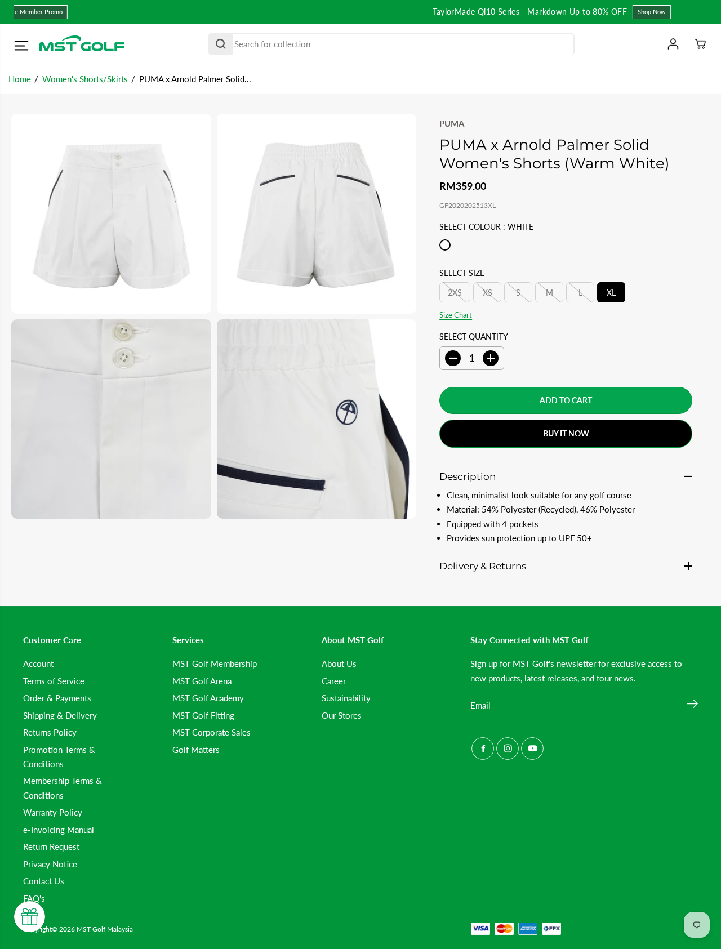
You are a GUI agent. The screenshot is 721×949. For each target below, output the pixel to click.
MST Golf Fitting (203, 715)
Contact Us (43, 881)
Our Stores (342, 715)
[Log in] (673, 44)
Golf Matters (196, 750)
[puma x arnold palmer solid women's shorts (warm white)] (111, 214)
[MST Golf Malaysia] (81, 44)
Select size (461, 273)
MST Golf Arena (202, 681)
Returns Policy (50, 732)
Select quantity (473, 336)
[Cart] (700, 44)
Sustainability (346, 698)
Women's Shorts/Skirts (85, 79)
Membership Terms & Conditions (62, 788)
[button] (21, 45)
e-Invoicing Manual (58, 830)
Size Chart (455, 314)
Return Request (51, 846)
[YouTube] (532, 748)
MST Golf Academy (208, 698)
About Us (339, 663)
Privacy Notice (50, 864)
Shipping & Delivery (60, 715)
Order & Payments (57, 698)
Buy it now (566, 433)
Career (334, 681)
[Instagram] (507, 748)
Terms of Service (53, 681)
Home (19, 79)
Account (38, 663)
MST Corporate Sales (211, 732)
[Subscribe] (692, 705)
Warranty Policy (52, 812)
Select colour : (486, 226)
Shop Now (464, 11)
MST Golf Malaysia (105, 929)
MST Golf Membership (214, 663)
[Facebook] (482, 748)
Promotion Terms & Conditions (59, 757)
